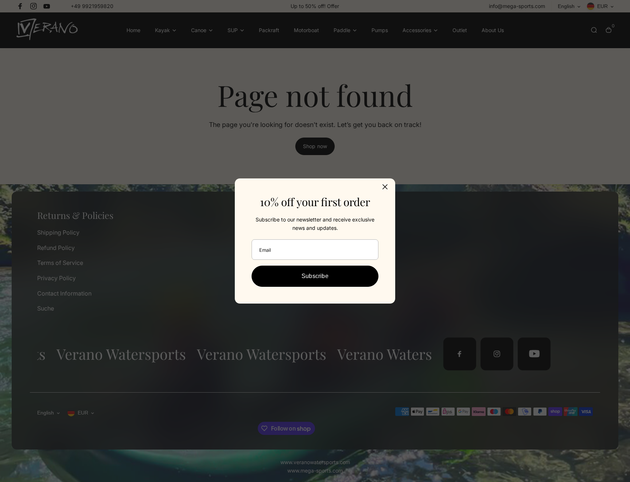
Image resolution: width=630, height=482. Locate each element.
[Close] (385, 187)
